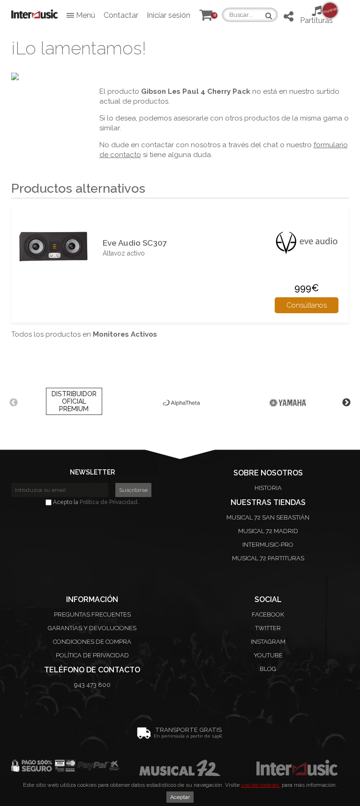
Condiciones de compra (92, 641)
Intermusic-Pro (267, 544)
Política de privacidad (92, 655)
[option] (74, 402)
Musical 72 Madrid (268, 531)
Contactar (121, 15)
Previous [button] (13, 402)
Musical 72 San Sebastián (267, 517)
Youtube (268, 655)
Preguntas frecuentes (92, 614)
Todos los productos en (84, 334)
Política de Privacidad (108, 502)
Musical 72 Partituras (268, 558)
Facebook (268, 614)
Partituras (316, 15)
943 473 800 (92, 684)
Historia (268, 487)
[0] (205, 17)
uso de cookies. (260, 785)
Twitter (268, 628)
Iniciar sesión (168, 15)
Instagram (268, 641)
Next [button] (346, 402)
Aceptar (180, 797)
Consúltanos (306, 305)
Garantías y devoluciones (92, 628)
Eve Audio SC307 (135, 243)
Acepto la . (95, 502)
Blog (268, 668)
